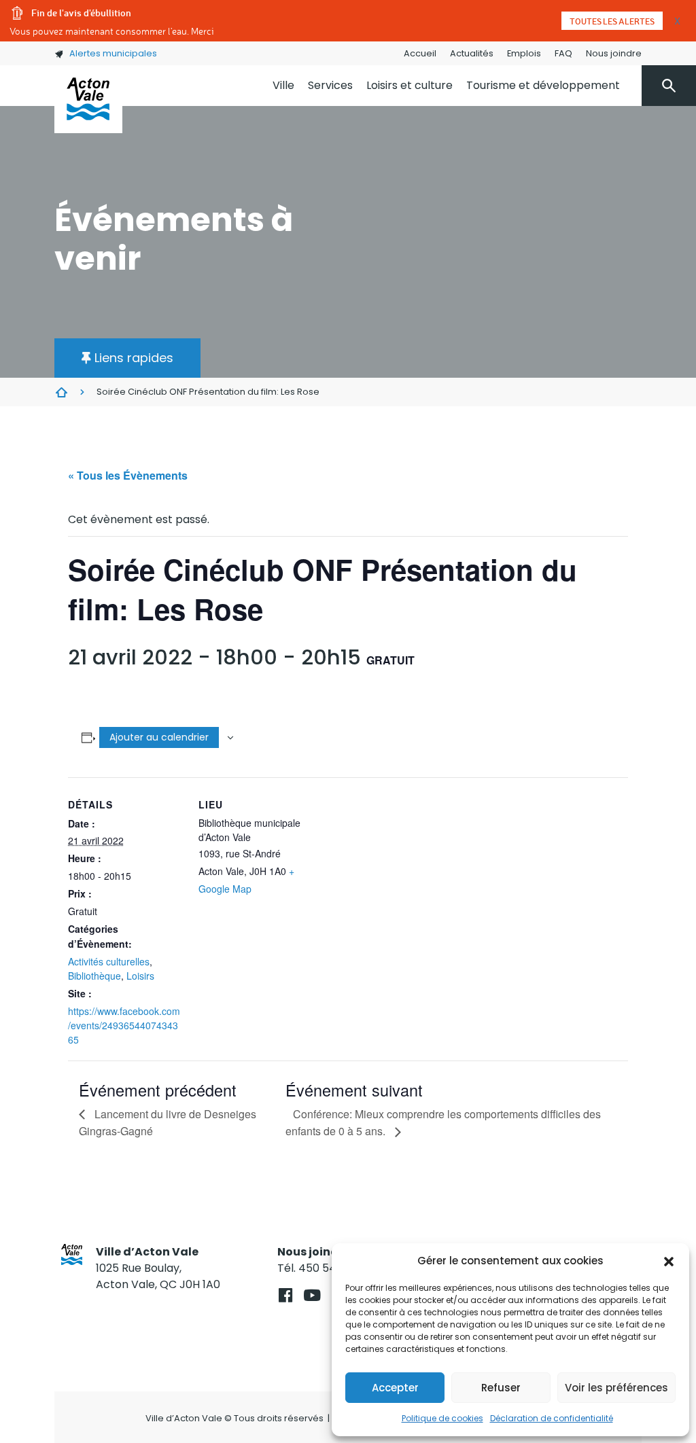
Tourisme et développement (543, 85)
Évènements (61, 392)
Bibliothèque (94, 975)
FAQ (563, 53)
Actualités (471, 53)
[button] (669, 1261)
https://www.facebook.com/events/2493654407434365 (124, 1025)
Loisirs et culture (409, 85)
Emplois (524, 53)
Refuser (501, 1387)
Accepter (395, 1387)
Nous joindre (614, 53)
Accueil (420, 53)
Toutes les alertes (612, 21)
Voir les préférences (616, 1387)
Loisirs (140, 975)
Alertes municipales (113, 53)
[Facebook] (285, 1295)
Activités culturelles (109, 961)
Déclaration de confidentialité (551, 1418)
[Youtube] (311, 1295)
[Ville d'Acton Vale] (88, 99)
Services (330, 85)
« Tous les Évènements (128, 475)
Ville (283, 85)
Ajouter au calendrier (159, 737)
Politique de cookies (442, 1418)
